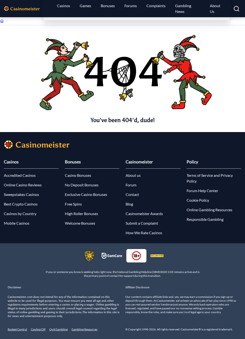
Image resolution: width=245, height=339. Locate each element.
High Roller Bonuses (81, 213)
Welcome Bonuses (80, 223)
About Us (215, 8)
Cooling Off (38, 329)
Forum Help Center (202, 190)
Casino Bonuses (78, 175)
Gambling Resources (84, 329)
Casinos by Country (20, 213)
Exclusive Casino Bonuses (86, 194)
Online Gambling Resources (209, 209)
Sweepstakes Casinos (21, 194)
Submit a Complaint (142, 223)
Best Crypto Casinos (21, 204)
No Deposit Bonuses (82, 185)
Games (85, 5)
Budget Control (17, 329)
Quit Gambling (58, 329)
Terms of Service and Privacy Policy (210, 178)
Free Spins (73, 204)
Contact (132, 194)
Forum (131, 185)
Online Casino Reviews (23, 185)
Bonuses (108, 5)
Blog (129, 204)
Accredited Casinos (20, 175)
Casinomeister (139, 161)
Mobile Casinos (16, 223)
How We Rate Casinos (144, 232)
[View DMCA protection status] (157, 255)
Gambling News (183, 8)
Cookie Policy (198, 200)
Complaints (156, 5)
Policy (192, 161)
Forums (130, 5)
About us (133, 175)
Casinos (63, 5)
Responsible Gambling (205, 219)
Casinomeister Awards (144, 213)
